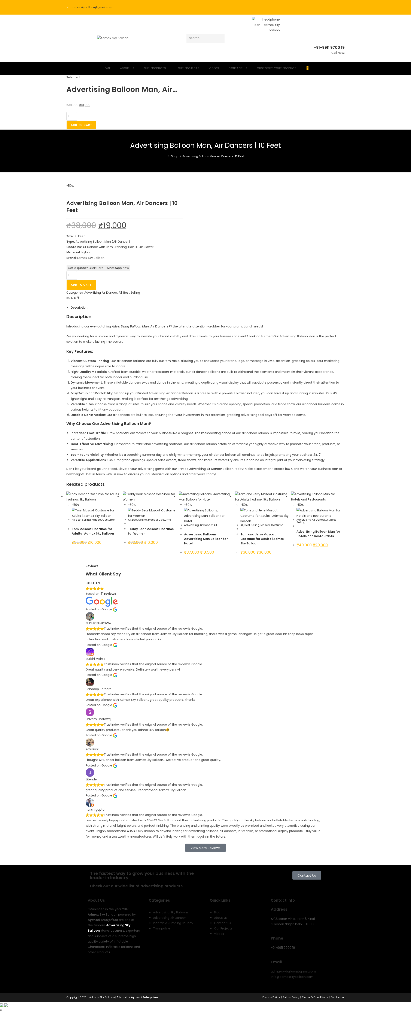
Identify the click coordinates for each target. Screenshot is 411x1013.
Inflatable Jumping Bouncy (173, 923)
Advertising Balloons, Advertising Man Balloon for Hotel (206, 538)
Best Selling (131, 292)
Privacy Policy (271, 997)
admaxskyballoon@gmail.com (293, 971)
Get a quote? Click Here (85, 268)
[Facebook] (93, 969)
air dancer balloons (131, 361)
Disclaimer (338, 997)
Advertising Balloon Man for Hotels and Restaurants (318, 533)
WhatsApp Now (117, 268)
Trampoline (161, 928)
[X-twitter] (104, 969)
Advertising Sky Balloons (170, 912)
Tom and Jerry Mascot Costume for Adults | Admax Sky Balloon (262, 538)
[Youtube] (116, 969)
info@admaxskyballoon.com (292, 977)
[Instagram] (127, 969)
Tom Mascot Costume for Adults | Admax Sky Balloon (93, 531)
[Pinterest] (93, 981)
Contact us (222, 923)
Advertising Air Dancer (100, 292)
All (120, 292)
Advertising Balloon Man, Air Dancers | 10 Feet (213, 156)
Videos (219, 934)
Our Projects (223, 928)
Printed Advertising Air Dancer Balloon (206, 469)
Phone (277, 938)
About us (220, 918)
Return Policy (291, 997)
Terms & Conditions (315, 997)
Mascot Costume (103, 519)
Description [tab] (79, 307)
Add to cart (81, 125)
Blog (217, 912)
